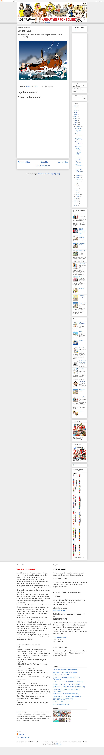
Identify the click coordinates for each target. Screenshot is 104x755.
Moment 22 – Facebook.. (82, 369)
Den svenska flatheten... (82, 244)
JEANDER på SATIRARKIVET (63, 699)
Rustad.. (81, 331)
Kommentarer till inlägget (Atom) (49, 174)
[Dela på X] (49, 86)
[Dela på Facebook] (50, 86)
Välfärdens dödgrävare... (79, 143)
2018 (75, 120)
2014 (75, 201)
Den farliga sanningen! (81, 296)
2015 (75, 198)
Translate (47, 23)
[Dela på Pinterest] (52, 86)
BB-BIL (80, 276)
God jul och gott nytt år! (78, 139)
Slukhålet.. (81, 340)
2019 (75, 118)
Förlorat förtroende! (81, 236)
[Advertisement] (43, 146)
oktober (78, 177)
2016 (75, 124)
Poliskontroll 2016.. (82, 251)
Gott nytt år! (78, 128)
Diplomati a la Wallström (78, 161)
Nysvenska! (82, 263)
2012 (75, 205)
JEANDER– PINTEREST (61, 701)
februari (78, 194)
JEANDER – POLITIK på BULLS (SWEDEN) (68, 682)
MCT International (59, 637)
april (77, 190)
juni (77, 185)
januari (77, 196)
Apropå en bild (82, 303)
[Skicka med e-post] (46, 86)
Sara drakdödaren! (79, 135)
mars (77, 192)
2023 (75, 110)
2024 (75, 108)
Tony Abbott (82, 381)
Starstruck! (81, 347)
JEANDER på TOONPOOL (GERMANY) (66, 684)
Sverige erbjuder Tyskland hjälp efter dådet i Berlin (78, 151)
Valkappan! (81, 288)
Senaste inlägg (24, 162)
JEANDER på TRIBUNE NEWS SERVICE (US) (69, 687)
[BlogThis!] (47, 86)
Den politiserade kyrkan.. (82, 323)
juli (76, 183)
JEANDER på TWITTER (61, 675)
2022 (75, 112)
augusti (77, 181)
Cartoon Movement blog (61, 704)
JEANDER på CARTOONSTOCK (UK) (66, 694)
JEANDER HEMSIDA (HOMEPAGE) (65, 669)
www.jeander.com (77, 30)
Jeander (21, 734)
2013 (75, 203)
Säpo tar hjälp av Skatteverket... (79, 170)
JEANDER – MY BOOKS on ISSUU (65, 672)
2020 (75, 116)
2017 (75, 122)
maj (77, 188)
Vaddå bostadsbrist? (78, 166)
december (78, 126)
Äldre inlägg (63, 162)
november (78, 175)
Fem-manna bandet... (82, 390)
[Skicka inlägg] (42, 86)
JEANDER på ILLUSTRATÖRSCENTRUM (67, 696)
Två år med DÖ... (78, 131)
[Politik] (75, 465)
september (78, 179)
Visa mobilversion (43, 166)
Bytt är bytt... (78, 146)
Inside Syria (78, 159)
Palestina (81, 411)
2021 (75, 114)
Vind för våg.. (78, 157)
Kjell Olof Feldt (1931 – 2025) (82, 361)
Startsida (44, 162)
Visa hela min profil (23, 737)
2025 (75, 106)
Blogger (59, 744)
